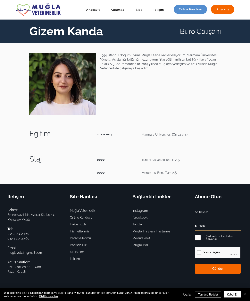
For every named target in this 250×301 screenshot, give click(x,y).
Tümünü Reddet (208, 294)
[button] (118, 9)
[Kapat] (245, 294)
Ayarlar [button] (187, 294)
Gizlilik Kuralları (48, 296)
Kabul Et (232, 294)
